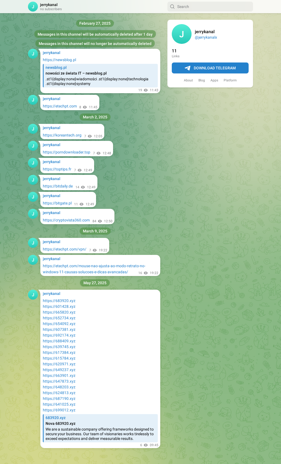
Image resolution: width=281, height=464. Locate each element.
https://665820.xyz (59, 312)
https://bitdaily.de (58, 186)
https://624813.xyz (59, 393)
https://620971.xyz (59, 364)
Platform (230, 80)
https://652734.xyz (59, 318)
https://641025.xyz (59, 404)
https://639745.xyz (59, 347)
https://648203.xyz (59, 387)
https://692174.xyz (59, 335)
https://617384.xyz (59, 352)
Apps (214, 80)
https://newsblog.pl (59, 60)
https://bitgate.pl (57, 203)
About (188, 80)
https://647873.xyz (59, 381)
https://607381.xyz (59, 329)
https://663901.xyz (59, 375)
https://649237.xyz (59, 370)
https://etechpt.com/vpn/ (64, 249)
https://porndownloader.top (66, 152)
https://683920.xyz (59, 300)
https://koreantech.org (62, 135)
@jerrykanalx (206, 37)
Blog (201, 80)
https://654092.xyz (59, 323)
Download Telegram (215, 68)
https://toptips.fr (57, 169)
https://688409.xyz (59, 341)
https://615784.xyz (59, 358)
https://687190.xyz (59, 398)
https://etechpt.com (60, 106)
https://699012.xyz (59, 410)
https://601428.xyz (59, 306)
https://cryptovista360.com (66, 220)
